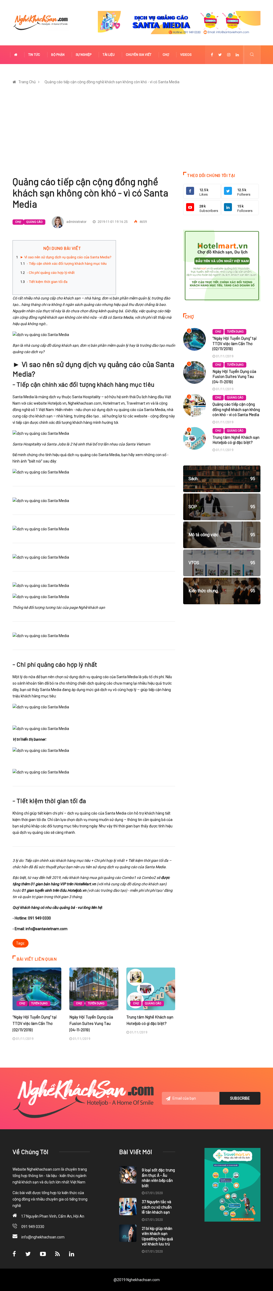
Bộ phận (58, 55)
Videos (185, 55)
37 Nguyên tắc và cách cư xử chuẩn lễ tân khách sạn (157, 1206)
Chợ (166, 55)
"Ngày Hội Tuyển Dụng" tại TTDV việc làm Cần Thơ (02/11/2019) (35, 1023)
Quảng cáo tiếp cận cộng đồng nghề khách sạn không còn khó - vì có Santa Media (112, 82)
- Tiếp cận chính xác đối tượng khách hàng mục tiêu (67, 264)
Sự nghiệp (83, 55)
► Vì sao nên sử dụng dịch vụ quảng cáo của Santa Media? (65, 257)
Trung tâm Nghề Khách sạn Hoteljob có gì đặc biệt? (235, 440)
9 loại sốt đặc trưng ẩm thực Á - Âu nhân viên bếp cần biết (158, 1177)
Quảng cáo (34, 221)
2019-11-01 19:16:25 (112, 222)
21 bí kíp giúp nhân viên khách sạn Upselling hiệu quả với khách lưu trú (157, 1236)
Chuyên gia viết (138, 55)
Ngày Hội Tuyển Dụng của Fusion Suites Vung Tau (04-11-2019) (91, 1023)
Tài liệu (109, 55)
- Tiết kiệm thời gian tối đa (47, 282)
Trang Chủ (27, 82)
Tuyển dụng (39, 1003)
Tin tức (34, 55)
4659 (143, 222)
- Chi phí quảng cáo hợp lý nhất (51, 273)
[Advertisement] (136, 131)
